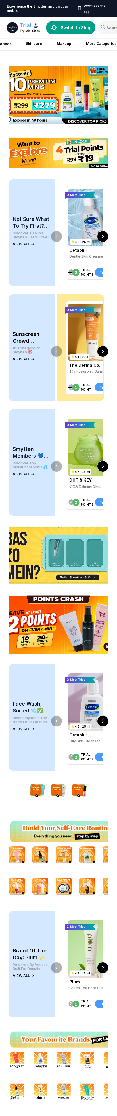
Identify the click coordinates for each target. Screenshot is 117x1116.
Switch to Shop (76, 27)
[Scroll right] (102, 236)
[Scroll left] (56, 236)
